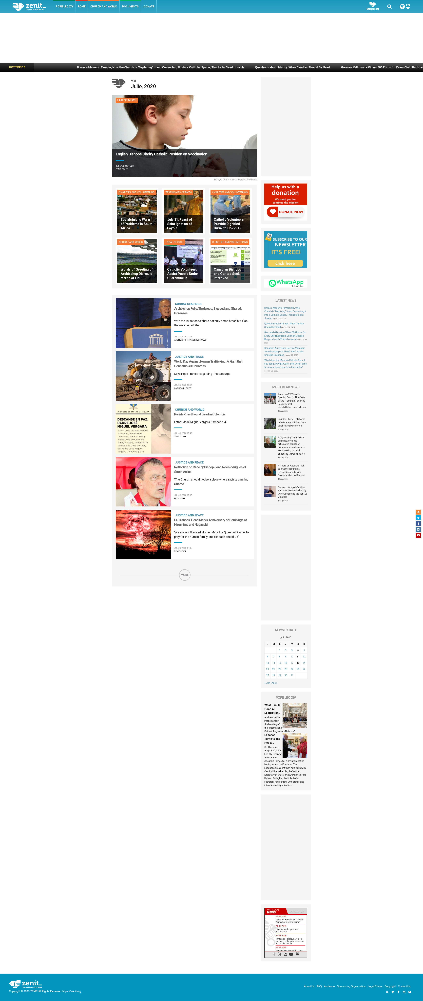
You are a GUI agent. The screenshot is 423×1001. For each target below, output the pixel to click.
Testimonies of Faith (179, 192)
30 (286, 675)
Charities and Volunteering (136, 192)
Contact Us (404, 986)
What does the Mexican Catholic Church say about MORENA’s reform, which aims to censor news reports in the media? (285, 364)
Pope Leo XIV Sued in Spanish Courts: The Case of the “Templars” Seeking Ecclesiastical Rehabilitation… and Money (292, 400)
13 (267, 663)
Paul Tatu (179, 498)
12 (304, 656)
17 (292, 663)
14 (273, 663)
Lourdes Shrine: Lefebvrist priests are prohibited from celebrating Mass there (292, 422)
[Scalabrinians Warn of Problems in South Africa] (137, 211)
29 (279, 675)
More (185, 574)
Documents (130, 6)
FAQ (319, 986)
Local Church (174, 242)
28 (273, 675)
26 (304, 669)
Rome (81, 6)
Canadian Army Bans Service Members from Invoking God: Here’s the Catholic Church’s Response (284, 351)
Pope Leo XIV (64, 6)
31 (292, 675)
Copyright (390, 986)
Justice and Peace (189, 356)
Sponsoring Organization (351, 986)
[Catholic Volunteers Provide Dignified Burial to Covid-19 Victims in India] (230, 211)
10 (292, 656)
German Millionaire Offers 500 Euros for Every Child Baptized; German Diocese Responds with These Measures (306, 67)
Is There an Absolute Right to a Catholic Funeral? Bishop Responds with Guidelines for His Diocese (291, 470)
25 (298, 669)
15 (279, 663)
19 (304, 663)
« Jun (267, 683)
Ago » (274, 683)
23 (286, 669)
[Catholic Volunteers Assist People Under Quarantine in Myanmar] (183, 260)
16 (286, 663)
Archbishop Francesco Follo (190, 340)
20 (267, 669)
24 (292, 669)
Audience (329, 986)
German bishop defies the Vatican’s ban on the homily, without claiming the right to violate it (292, 492)
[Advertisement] (211, 38)
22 (279, 669)
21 (273, 669)
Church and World (103, 6)
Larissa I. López (182, 388)
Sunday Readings (188, 304)
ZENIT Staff (122, 169)
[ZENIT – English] (33, 6)
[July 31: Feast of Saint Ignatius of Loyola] (183, 211)
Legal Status (375, 986)
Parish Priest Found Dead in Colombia (199, 414)
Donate (149, 6)
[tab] (275, 911)
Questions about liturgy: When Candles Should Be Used (182, 67)
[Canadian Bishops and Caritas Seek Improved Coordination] (230, 260)
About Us (309, 986)
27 (267, 675)
